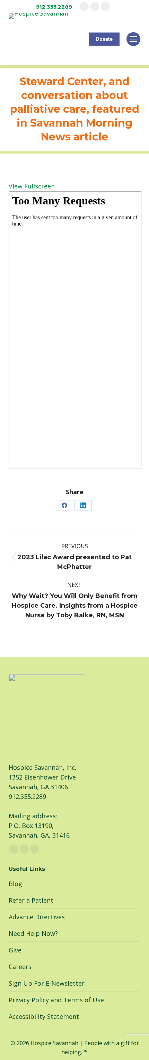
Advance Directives (37, 917)
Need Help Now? (33, 933)
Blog (15, 883)
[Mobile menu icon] (133, 39)
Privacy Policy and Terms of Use (56, 1000)
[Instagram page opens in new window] (94, 6)
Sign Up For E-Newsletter (47, 983)
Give (15, 950)
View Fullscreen (32, 186)
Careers (20, 966)
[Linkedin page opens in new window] (105, 6)
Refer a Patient (31, 900)
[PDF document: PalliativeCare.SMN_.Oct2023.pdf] (75, 330)
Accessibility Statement (44, 1016)
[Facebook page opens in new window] (84, 6)
